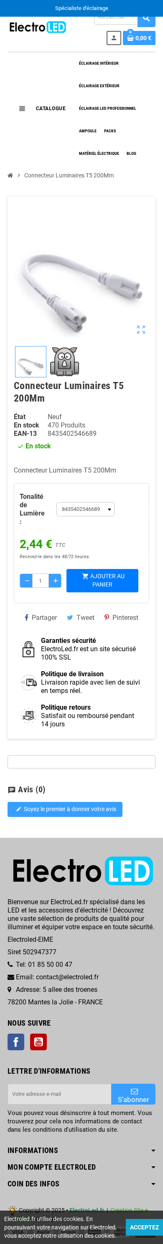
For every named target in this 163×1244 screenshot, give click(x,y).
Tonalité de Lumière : (32, 509)
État (19, 417)
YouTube (38, 1042)
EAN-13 (25, 433)
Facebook (16, 1042)
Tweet (85, 618)
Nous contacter (103, 8)
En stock (26, 425)
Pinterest (125, 618)
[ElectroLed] (37, 26)
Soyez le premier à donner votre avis (66, 809)
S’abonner (133, 1099)
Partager (44, 618)
